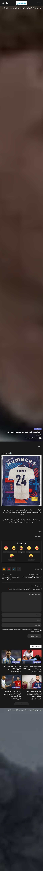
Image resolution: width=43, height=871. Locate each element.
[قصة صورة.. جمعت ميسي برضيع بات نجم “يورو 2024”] (32, 657)
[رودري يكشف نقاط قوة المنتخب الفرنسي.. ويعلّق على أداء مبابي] (11, 682)
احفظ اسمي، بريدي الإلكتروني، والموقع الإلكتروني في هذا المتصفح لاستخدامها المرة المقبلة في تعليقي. (21, 630)
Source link (38, 536)
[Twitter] (14, 569)
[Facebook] (19, 569)
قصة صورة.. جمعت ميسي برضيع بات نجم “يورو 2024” (32, 667)
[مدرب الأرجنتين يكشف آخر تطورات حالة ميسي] (11, 657)
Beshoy (36, 438)
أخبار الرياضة (37, 428)
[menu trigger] (39, 3)
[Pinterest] (9, 569)
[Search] (4, 3)
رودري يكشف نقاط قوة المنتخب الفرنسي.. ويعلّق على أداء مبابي (12, 693)
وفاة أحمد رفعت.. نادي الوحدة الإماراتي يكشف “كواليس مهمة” (34, 693)
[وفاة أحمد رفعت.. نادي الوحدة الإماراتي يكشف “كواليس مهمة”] (32, 682)
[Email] (4, 569)
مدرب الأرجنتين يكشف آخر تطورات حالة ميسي (12, 667)
